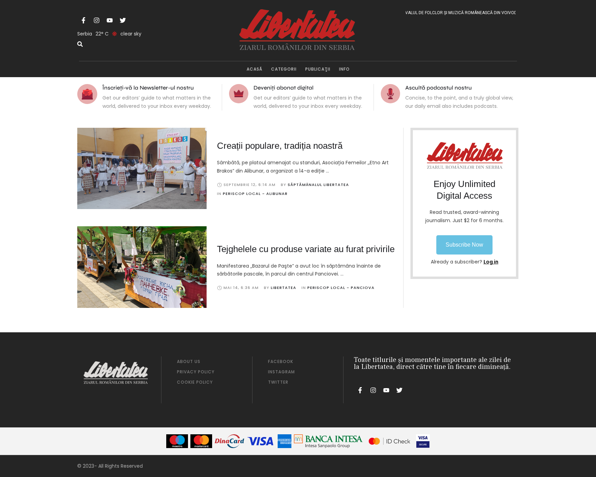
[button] (464, 245)
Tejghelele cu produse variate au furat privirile (306, 249)
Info (344, 69)
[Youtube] (109, 20)
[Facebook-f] (83, 20)
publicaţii (317, 69)
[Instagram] (96, 20)
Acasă (254, 69)
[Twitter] (123, 20)
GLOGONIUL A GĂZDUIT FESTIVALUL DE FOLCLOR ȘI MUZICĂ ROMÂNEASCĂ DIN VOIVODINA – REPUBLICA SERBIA (450, 12)
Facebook (280, 361)
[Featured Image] (142, 168)
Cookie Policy (195, 382)
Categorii (284, 69)
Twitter (278, 382)
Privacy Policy (196, 372)
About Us (188, 361)
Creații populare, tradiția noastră (279, 146)
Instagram (281, 372)
